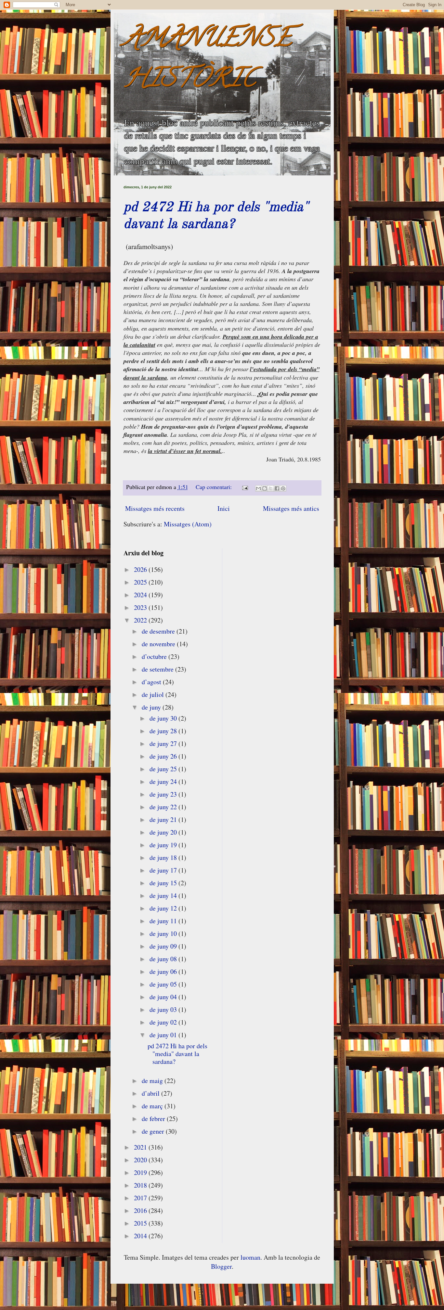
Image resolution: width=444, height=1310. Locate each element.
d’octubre (155, 656)
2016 (141, 1210)
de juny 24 (164, 781)
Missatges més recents (155, 508)
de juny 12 (164, 908)
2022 (141, 620)
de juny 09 (164, 946)
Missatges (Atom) (188, 524)
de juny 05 (164, 984)
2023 (141, 607)
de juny (152, 707)
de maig (153, 1080)
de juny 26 (164, 756)
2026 (141, 569)
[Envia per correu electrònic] (258, 488)
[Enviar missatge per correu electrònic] (244, 487)
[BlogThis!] (264, 488)
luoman (250, 1257)
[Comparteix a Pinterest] (283, 488)
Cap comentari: (214, 487)
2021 (141, 1147)
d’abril (151, 1093)
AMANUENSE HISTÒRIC (208, 60)
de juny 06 (164, 971)
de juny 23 (164, 794)
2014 (141, 1235)
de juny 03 (164, 1009)
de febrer (154, 1118)
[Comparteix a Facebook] (277, 488)
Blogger (221, 1266)
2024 (141, 594)
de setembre (158, 669)
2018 (141, 1185)
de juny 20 (164, 832)
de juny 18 (164, 857)
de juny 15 (164, 882)
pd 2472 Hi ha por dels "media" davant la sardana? (177, 1053)
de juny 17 (164, 870)
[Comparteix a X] (271, 488)
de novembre (159, 643)
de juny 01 (164, 1034)
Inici (223, 508)
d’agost (152, 681)
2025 (141, 582)
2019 (141, 1172)
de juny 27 (164, 743)
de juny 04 (164, 996)
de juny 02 (164, 1022)
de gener (154, 1131)
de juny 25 (164, 768)
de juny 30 (164, 718)
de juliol (153, 694)
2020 (141, 1159)
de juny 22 (164, 806)
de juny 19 (164, 844)
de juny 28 (164, 730)
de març (153, 1106)
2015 (141, 1223)
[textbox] (222, 366)
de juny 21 (164, 819)
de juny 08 (164, 958)
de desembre (159, 631)
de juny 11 (164, 920)
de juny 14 (164, 895)
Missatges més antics (291, 508)
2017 (141, 1197)
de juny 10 (164, 933)
